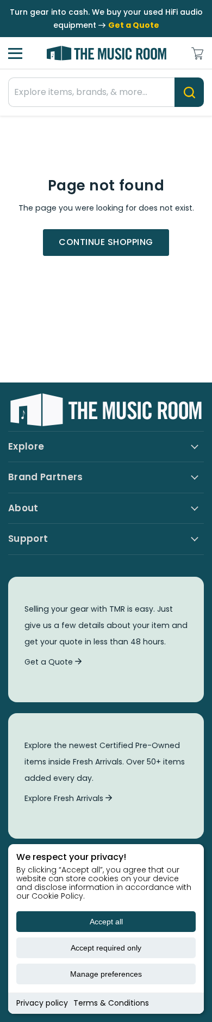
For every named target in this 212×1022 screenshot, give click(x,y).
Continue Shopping (106, 242)
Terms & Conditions (111, 1002)
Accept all (106, 921)
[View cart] (197, 53)
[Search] (189, 92)
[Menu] (15, 53)
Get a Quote (49, 661)
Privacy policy (42, 1002)
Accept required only (106, 947)
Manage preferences (106, 974)
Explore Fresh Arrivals (64, 798)
